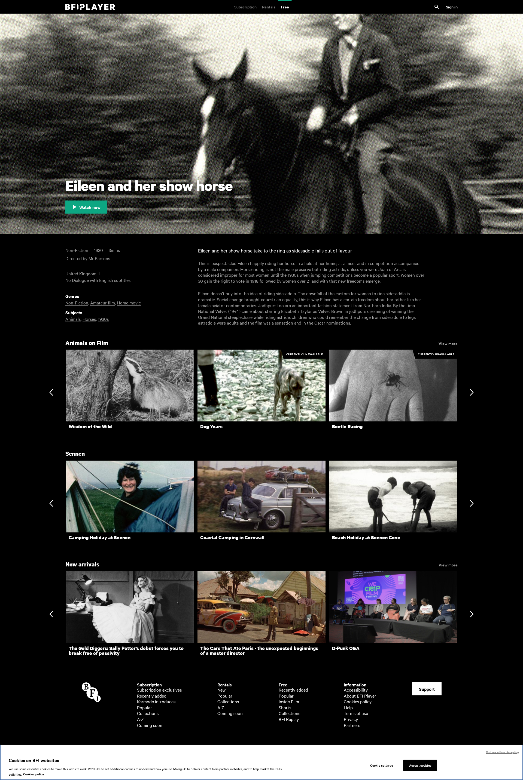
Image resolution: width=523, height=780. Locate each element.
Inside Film (289, 701)
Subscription (245, 7)
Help (348, 707)
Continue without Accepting (502, 752)
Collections (148, 713)
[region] (261, 762)
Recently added (151, 696)
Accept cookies (420, 765)
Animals (73, 319)
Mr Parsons (99, 258)
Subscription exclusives (159, 690)
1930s (103, 319)
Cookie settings (381, 765)
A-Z (140, 719)
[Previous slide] (51, 393)
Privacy (351, 719)
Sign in (452, 7)
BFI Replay (289, 719)
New (221, 690)
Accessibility (356, 690)
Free (285, 7)
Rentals (268, 7)
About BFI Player (360, 696)
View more (448, 343)
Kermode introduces (156, 701)
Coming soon (149, 725)
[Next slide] (471, 393)
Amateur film (102, 303)
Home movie (129, 303)
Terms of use (356, 713)
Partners (352, 725)
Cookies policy (358, 701)
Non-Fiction (76, 303)
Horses (89, 319)
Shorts (285, 707)
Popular (144, 707)
